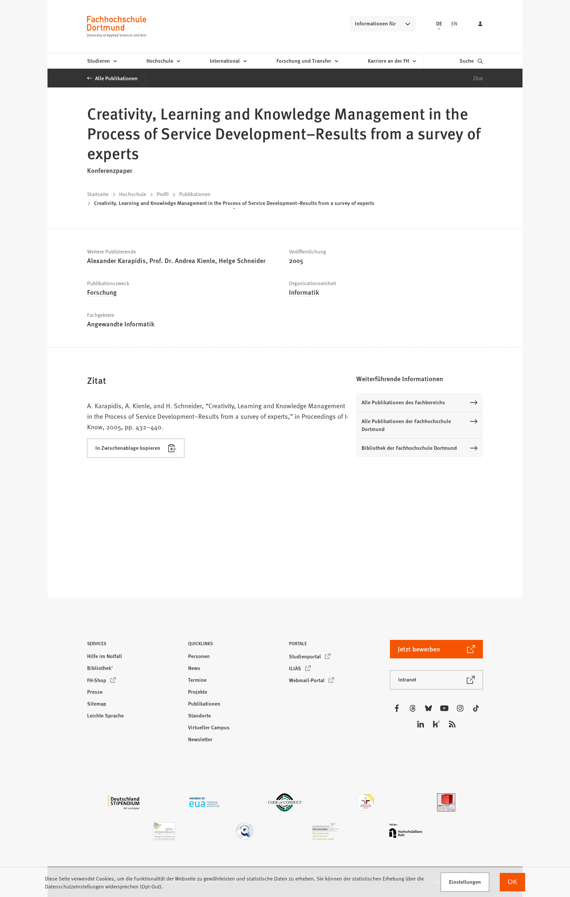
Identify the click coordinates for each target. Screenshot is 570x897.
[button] (419, 378)
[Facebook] (397, 708)
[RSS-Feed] (452, 724)
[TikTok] (476, 708)
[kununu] (436, 724)
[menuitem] (101, 61)
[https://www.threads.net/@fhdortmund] (413, 708)
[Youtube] (444, 708)
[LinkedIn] (420, 724)
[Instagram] (460, 708)
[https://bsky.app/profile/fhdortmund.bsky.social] (428, 708)
